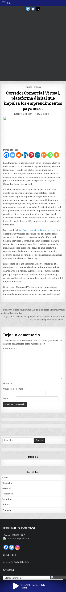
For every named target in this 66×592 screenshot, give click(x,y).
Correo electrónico (14, 389)
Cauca (5, 477)
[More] (56, 155)
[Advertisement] (33, 46)
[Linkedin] (25, 155)
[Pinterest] (31, 155)
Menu (9, 2)
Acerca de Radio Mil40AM (16, 562)
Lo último (7, 499)
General (29, 87)
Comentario (10, 348)
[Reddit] (19, 155)
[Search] (38, 9)
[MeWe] (37, 155)
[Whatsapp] (50, 155)
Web (5, 398)
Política (6, 504)
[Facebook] (33, 9)
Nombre (8, 383)
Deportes (7, 483)
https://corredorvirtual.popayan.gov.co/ (37, 230)
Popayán (37, 87)
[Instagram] (17, 547)
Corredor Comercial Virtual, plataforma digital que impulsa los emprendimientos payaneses (33, 100)
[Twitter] (28, 9)
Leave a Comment (44, 114)
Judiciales (7, 494)
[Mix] (44, 155)
